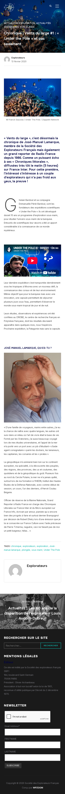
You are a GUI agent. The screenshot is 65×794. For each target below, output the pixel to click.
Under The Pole (52, 550)
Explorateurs (18, 57)
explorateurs (29, 546)
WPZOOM (38, 787)
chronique (16, 546)
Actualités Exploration (19, 23)
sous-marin (37, 550)
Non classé (27, 27)
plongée (26, 550)
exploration (42, 546)
